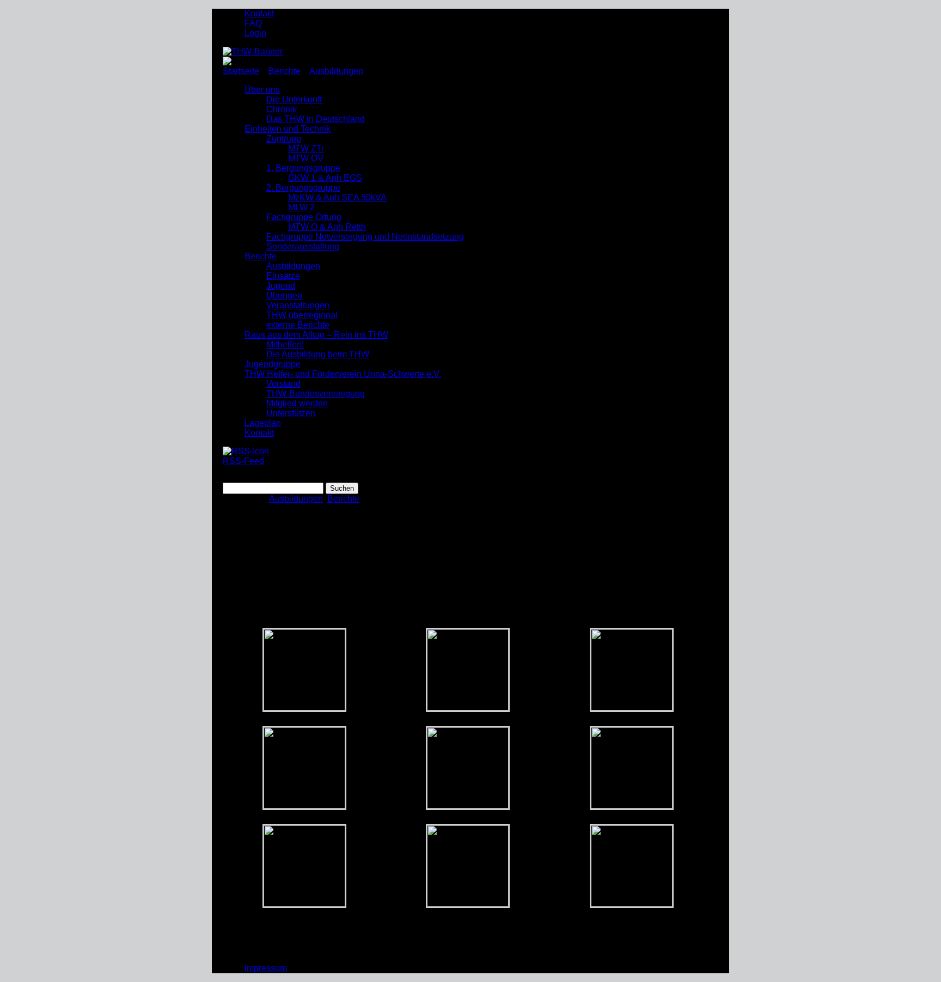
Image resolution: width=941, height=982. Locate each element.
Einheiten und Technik (288, 128)
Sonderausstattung (302, 246)
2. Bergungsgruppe (303, 187)
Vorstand (283, 383)
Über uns (262, 89)
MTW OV (305, 158)
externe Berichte (297, 325)
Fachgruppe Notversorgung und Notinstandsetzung (365, 236)
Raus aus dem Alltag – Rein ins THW (316, 334)
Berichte (284, 71)
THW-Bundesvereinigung (315, 393)
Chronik (281, 109)
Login (255, 33)
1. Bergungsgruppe (303, 168)
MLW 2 (301, 207)
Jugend (280, 285)
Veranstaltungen (297, 305)
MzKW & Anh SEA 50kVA (337, 197)
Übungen (284, 295)
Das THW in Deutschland (315, 119)
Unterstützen (290, 413)
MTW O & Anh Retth (327, 226)
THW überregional (302, 315)
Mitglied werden (297, 403)
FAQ (253, 23)
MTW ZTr (306, 148)
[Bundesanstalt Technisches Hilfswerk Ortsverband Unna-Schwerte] (253, 51)
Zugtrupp (283, 138)
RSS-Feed (243, 461)
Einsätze (283, 275)
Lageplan (263, 423)
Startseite (241, 71)
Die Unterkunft (294, 99)
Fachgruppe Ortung (303, 217)
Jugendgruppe (273, 364)
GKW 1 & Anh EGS (325, 177)
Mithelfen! (285, 344)
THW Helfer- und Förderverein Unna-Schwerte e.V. (343, 374)
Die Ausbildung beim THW (317, 354)
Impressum (266, 968)
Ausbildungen (336, 71)
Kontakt (259, 13)
